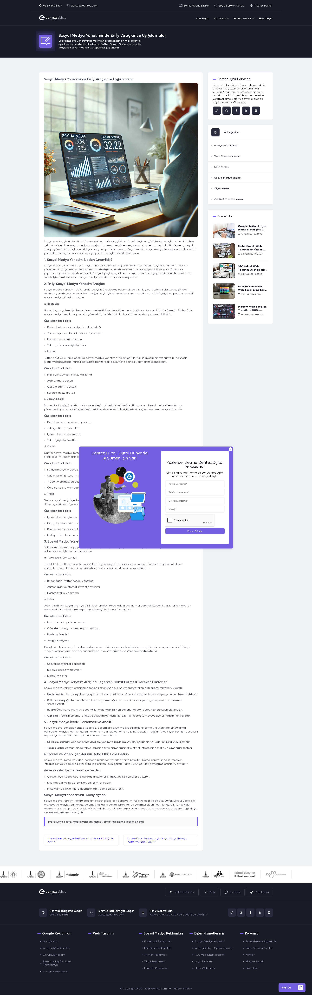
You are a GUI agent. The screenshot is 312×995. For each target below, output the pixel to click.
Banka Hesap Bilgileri (196, 5)
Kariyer (250, 954)
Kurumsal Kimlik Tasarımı (210, 954)
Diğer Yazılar (222, 188)
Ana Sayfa (202, 18)
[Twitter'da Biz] (217, 111)
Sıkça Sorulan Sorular (232, 5)
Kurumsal (220, 18)
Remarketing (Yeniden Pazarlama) (57, 963)
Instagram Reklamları (157, 948)
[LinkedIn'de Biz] (269, 912)
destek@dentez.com (84, 5)
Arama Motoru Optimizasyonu (214, 948)
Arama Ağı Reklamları (56, 948)
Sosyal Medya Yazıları (227, 177)
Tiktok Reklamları (154, 961)
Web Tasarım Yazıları (227, 156)
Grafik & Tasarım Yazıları (229, 199)
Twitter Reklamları (155, 954)
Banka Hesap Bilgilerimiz (261, 941)
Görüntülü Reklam (54, 954)
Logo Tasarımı (203, 961)
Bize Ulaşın (266, 18)
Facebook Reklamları (157, 941)
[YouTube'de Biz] (246, 111)
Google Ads (50, 941)
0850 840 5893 (52, 5)
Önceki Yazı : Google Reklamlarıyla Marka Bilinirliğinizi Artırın (80, 840)
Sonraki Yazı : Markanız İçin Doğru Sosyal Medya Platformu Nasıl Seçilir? (157, 840)
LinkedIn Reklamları (156, 968)
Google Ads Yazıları (226, 145)
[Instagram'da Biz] (226, 111)
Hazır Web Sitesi (205, 968)
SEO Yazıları (221, 167)
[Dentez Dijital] (52, 894)
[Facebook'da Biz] (236, 111)
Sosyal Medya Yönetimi (210, 941)
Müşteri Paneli (263, 5)
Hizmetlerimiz (242, 18)
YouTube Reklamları (55, 971)
